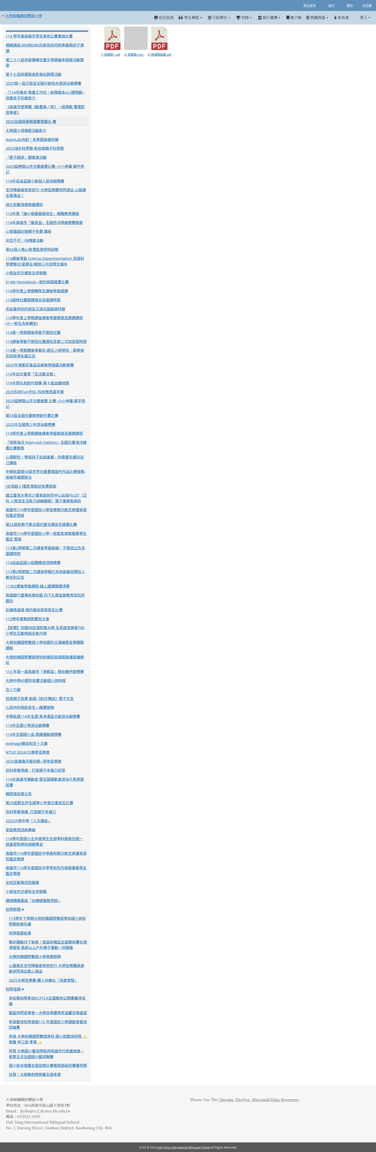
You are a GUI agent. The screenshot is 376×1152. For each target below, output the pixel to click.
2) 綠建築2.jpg (133, 55)
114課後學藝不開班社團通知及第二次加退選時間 (46, 341)
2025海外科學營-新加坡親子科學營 (35, 148)
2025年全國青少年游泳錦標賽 (30, 424)
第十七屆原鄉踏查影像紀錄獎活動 (33, 74)
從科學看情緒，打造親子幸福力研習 (35, 770)
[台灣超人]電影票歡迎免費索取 (31, 486)
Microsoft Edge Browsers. (275, 1099)
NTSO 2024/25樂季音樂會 (28, 752)
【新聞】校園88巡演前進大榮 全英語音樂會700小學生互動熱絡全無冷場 (45, 630)
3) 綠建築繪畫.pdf (159, 55)
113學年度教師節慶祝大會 (27, 619)
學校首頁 (309, 5)
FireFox (242, 1099)
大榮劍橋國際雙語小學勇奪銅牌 (35, 956)
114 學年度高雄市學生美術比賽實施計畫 (39, 36)
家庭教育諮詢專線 (20, 830)
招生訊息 (166, 18)
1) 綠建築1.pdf (110, 55)
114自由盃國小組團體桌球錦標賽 (33, 562)
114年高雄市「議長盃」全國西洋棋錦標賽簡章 (44, 222)
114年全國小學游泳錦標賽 (27, 725)
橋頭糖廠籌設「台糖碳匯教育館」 (33, 900)
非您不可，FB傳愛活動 (24, 240)
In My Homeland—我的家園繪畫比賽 (37, 282)
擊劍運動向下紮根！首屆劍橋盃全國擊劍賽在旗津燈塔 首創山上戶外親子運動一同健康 (48, 944)
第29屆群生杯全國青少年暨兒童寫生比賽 (39, 802)
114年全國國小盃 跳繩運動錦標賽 (33, 734)
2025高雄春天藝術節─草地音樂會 (33, 761)
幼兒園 (367, 5)
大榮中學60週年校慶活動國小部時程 (36, 680)
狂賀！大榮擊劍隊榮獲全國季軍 (35, 1074)
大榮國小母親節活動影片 (26, 130)
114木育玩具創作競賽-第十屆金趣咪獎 (37, 383)
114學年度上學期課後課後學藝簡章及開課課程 (44, 433)
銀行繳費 (269, 18)
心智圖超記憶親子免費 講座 (28, 231)
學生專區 (191, 18)
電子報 (295, 18)
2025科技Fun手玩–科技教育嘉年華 (35, 392)
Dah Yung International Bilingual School (183, 1147)
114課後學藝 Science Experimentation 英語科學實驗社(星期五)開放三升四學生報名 (45, 261)
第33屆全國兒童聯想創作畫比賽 (32, 415)
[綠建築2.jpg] (136, 38)
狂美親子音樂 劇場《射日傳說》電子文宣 (40, 698)
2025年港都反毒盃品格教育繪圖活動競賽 (40, 365)
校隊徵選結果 (20, 933)
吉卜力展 (13, 689)
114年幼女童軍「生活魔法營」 (31, 374)
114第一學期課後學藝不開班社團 (33, 332)
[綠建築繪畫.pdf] (159, 38)
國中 (350, 5)
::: (354, 17)
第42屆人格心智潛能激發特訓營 (32, 249)
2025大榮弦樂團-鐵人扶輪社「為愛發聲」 (43, 980)
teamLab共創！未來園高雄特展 (32, 139)
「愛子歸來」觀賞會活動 (26, 157)
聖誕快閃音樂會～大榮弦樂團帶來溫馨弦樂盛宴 (48, 1012)
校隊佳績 (14, 989)
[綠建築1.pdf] (112, 38)
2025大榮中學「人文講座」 (29, 821)
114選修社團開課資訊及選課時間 (33, 300)
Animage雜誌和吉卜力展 (27, 743)
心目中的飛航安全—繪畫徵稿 (30, 707)
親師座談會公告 (19, 793)
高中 (331, 5)
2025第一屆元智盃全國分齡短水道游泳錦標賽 (43, 83)
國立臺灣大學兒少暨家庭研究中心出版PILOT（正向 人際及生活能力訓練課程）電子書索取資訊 (46, 498)
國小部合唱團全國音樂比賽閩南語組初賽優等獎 (48, 1065)
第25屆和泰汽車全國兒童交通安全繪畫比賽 (41, 524)
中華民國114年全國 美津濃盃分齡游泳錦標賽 (43, 716)
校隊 (244, 18)
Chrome (226, 1099)
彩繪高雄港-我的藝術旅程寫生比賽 (34, 610)
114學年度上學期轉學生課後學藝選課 (37, 291)
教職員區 (317, 18)
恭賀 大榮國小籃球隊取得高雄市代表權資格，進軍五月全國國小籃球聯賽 (46, 1053)
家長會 (343, 18)
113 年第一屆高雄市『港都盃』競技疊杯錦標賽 (45, 671)
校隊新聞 (14, 909)
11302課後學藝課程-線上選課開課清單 (38, 586)
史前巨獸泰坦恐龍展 (22, 882)
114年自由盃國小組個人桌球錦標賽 (35, 181)
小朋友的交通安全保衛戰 (26, 273)
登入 (363, 17)
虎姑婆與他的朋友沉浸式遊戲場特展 (35, 309)
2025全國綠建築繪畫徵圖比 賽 (31, 121)
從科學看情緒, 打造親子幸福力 (31, 811)
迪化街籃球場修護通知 (24, 204)
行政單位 (219, 18)
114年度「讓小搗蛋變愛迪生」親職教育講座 (42, 213)
